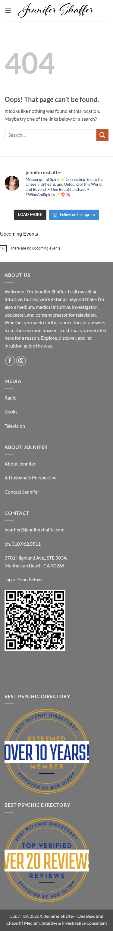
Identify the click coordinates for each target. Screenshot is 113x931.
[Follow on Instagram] (21, 361)
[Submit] (102, 135)
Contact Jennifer (22, 492)
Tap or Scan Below (23, 579)
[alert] (56, 248)
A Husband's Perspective (30, 477)
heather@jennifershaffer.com (34, 529)
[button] (8, 10)
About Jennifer (20, 463)
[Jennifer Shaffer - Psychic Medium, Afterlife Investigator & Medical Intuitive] (57, 11)
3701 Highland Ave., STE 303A (36, 557)
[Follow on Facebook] (10, 361)
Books (11, 411)
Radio (11, 397)
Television (15, 426)
